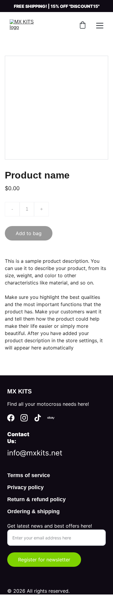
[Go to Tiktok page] (37, 417)
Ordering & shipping (33, 511)
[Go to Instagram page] (24, 417)
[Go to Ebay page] (51, 417)
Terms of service (28, 475)
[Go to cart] (82, 25)
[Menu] (99, 25)
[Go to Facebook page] (10, 417)
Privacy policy (25, 487)
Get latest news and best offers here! (49, 526)
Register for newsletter (44, 560)
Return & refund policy (36, 499)
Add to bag (29, 233)
